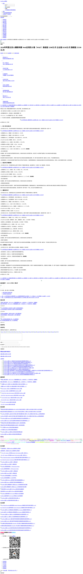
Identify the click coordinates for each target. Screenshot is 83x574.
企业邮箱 (57, 105)
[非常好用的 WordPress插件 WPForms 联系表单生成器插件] (12, 489)
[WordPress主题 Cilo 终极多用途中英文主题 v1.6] (10, 498)
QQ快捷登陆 (7, 9)
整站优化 (58, 440)
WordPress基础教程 (39, 442)
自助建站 (42, 440)
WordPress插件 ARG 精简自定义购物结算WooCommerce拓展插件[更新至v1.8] (15, 512)
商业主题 (5, 570)
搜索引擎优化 (63, 440)
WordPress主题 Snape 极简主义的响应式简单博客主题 (10, 434)
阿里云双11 (27, 440)
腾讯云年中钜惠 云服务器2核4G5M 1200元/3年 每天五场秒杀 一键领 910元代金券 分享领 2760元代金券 (20, 411)
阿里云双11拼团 (12, 440)
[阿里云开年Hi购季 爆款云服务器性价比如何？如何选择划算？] (13, 422)
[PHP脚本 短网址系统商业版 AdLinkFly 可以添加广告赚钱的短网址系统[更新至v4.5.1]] (17, 523)
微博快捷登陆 (13, 9)
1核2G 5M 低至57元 (4, 123)
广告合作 (4, 565)
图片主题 (4, 25)
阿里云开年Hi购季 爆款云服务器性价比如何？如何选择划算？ (12, 425)
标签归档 (4, 562)
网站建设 (47, 440)
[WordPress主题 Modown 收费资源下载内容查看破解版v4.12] (12, 480)
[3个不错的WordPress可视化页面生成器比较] (9, 427)
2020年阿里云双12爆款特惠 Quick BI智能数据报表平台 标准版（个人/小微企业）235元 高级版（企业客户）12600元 (25, 296)
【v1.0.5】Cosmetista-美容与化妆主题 (7, 404)
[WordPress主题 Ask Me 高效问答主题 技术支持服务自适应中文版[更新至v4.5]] (16, 527)
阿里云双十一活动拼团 (26, 439)
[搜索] (11, 16)
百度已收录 (16, 53)
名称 (1, 342)
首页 (1, 39)
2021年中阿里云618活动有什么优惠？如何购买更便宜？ (11, 309)
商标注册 (6, 106)
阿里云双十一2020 (67, 439)
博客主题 (4, 22)
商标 (3, 279)
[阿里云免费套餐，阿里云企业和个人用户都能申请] (10, 313)
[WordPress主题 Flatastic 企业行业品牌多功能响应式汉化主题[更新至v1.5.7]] (15, 418)
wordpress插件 (23, 442)
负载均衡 (42, 105)
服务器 (55, 440)
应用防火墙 (63, 105)
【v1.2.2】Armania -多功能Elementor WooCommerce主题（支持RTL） (13, 455)
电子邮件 (2, 344)
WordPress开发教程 (30, 442)
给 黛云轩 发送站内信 (7, 293)
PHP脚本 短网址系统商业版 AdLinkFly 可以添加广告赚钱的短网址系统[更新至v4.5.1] (17, 525)
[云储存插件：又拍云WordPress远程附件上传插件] (10, 448)
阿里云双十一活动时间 (18, 439)
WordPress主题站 (3, 1)
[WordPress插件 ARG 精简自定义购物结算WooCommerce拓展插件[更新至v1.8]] (16, 509)
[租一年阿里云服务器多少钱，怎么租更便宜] (9, 319)
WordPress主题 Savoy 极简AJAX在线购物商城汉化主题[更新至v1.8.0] (14, 516)
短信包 (74, 105)
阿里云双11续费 (77, 439)
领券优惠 (2, 532)
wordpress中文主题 (3, 443)
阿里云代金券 (37, 440)
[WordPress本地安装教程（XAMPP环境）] (8, 475)
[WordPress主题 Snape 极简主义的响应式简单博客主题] (11, 431)
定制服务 (4, 37)
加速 (29, 278)
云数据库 (18, 105)
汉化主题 (4, 27)
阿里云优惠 (31, 440)
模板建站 (51, 440)
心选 (2, 106)
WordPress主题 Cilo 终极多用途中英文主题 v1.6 (9, 500)
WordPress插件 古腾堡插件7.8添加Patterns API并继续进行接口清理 (13, 486)
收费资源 (4, 31)
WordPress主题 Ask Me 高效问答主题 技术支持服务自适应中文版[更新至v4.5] (15, 530)
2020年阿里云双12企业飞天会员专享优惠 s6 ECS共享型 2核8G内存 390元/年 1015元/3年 (19, 297)
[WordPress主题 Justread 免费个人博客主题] (9, 471)
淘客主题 (4, 29)
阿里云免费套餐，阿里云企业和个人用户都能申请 (10, 314)
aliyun (18, 443)
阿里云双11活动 (7, 440)
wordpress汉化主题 (4, 442)
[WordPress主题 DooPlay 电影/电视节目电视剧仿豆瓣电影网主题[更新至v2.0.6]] (16, 518)
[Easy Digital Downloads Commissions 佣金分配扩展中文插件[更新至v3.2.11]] (15, 457)
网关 (47, 105)
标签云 (2, 436)
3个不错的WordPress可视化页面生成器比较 (8, 429)
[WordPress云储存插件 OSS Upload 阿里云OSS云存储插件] (12, 493)
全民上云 (10, 532)
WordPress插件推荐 (17, 442)
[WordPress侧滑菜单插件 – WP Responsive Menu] (9, 466)
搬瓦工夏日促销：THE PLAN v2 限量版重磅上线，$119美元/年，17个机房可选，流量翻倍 (18, 303)
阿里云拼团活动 (11, 439)
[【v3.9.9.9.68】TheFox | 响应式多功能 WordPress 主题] (11, 397)
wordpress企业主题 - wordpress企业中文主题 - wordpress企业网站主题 (63, 442)
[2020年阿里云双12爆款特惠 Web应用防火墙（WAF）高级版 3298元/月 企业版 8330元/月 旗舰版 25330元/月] (22, 130)
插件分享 (4, 30)
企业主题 (4, 21)
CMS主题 (4, 23)
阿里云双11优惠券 (17, 440)
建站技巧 (69, 440)
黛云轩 (1, 53)
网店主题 (4, 26)
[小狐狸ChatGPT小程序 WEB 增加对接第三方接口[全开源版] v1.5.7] (13, 384)
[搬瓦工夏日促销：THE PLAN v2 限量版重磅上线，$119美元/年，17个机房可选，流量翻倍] (18, 302)
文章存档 (4, 561)
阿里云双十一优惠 (61, 439)
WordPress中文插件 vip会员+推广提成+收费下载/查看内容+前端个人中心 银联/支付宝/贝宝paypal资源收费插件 (22, 416)
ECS (16, 443)
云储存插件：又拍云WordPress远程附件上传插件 (10, 450)
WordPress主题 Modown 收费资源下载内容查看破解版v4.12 (12, 482)
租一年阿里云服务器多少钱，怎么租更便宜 (9, 320)
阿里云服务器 (7, 439)
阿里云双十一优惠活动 (54, 439)
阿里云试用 (2, 439)
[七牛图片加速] (27, 570)
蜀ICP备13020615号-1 (12, 570)
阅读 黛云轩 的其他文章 (7, 292)
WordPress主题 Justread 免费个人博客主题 (8, 473)
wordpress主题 (78, 442)
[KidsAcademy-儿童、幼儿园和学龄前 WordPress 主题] (11, 388)
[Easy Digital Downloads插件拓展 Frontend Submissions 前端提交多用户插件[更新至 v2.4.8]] (18, 505)
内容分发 (30, 105)
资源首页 (4, 19)
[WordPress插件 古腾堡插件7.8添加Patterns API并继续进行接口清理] (13, 484)
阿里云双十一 (72, 439)
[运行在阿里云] (21, 570)
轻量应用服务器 (10, 105)
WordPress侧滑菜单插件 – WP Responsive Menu (9, 468)
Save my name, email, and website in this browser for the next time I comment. (16, 346)
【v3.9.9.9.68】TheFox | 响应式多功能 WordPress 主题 (10, 399)
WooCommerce (13, 443)
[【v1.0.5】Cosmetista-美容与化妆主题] (8, 402)
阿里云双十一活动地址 (33, 439)
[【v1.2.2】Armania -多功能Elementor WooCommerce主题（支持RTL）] (14, 453)
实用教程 (4, 34)
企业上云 (6, 532)
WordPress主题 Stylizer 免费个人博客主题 (8, 464)
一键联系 (13, 536)
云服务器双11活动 (77, 440)
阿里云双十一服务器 (46, 439)
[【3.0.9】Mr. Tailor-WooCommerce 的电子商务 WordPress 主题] (12, 393)
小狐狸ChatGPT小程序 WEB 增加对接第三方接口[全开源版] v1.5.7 (13, 386)
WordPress (8, 443)
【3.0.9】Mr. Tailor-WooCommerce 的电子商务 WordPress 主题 (12, 395)
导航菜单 (2, 17)
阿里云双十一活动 (40, 439)
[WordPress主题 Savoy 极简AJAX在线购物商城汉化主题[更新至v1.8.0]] (14, 514)
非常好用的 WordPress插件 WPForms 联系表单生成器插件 (11, 491)
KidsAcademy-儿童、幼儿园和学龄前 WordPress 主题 (10, 390)
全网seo (72, 440)
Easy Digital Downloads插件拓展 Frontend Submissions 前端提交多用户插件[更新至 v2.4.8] (17, 507)
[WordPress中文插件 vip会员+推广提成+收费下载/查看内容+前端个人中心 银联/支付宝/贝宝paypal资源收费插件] (22, 413)
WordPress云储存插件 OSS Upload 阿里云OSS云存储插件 (11, 495)
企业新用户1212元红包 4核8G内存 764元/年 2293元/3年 (19, 123)
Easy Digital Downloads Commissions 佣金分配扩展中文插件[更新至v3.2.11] (14, 459)
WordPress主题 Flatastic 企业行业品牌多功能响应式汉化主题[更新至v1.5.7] (14, 420)
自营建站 (11, 106)
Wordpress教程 (10, 442)
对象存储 (36, 105)
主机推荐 (4, 35)
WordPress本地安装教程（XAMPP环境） (8, 477)
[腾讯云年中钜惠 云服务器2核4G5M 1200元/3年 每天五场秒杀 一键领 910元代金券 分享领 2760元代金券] (21, 409)
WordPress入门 (47, 442)
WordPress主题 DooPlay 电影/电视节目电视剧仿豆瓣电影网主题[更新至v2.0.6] (15, 521)
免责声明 (4, 566)
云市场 (79, 105)
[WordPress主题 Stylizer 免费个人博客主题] (8, 462)
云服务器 (3, 105)
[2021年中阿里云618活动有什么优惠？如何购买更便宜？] (11, 308)
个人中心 (4, 564)
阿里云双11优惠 (22, 440)
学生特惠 (14, 532)
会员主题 (4, 33)
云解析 (51, 105)
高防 (69, 105)
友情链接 (4, 568)
